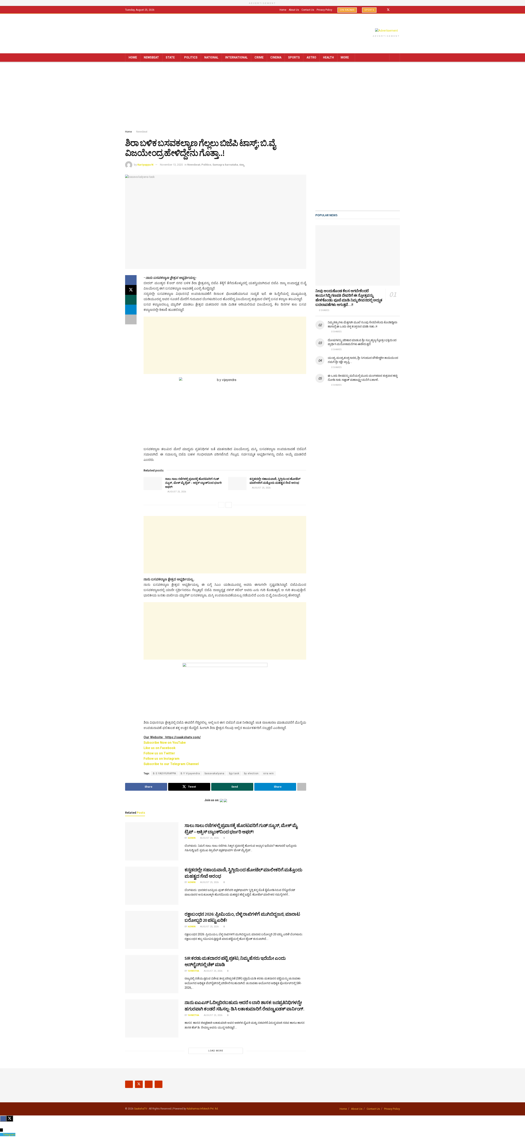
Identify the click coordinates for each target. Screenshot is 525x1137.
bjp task (234, 773)
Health (328, 57)
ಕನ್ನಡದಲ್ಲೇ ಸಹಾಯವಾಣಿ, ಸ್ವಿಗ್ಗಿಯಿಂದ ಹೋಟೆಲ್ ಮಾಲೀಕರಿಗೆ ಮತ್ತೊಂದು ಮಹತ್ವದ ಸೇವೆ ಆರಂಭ (275, 481)
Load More (215, 1050)
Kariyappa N (145, 164)
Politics (190, 57)
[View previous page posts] (221, 505)
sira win (268, 773)
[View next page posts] (229, 505)
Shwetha (193, 971)
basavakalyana (214, 773)
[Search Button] (395, 57)
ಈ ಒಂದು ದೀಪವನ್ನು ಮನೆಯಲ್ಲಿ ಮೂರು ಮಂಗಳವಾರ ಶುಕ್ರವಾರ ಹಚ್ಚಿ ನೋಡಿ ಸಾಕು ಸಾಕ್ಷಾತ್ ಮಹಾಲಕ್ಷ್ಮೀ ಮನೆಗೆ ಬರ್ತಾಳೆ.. (362, 378)
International (236, 57)
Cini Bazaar (347, 10)
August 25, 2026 (176, 491)
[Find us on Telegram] (399, 10)
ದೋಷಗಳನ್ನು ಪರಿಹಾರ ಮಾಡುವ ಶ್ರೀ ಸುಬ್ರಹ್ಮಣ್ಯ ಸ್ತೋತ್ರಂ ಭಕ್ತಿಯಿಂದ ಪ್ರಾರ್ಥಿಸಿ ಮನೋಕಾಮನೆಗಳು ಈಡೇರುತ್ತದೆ (362, 342)
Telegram (9, 1134)
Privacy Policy (324, 9)
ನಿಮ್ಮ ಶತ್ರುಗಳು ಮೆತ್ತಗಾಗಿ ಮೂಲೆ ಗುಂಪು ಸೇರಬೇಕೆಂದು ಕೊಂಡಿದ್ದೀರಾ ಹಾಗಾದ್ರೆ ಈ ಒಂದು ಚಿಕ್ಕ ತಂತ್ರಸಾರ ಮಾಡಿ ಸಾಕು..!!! (362, 324)
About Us (294, 9)
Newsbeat (151, 57)
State (170, 57)
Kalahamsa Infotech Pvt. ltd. (202, 1108)
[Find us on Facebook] (383, 10)
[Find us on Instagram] (394, 10)
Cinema (275, 57)
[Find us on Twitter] (388, 10)
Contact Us (307, 9)
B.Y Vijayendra (190, 773)
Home (283, 9)
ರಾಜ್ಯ (241, 164)
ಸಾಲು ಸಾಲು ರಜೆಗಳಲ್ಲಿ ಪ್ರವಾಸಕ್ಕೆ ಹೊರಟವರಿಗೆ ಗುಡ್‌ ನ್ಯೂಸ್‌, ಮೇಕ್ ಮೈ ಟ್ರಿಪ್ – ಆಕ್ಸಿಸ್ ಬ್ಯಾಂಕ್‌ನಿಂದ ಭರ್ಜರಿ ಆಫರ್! (193, 483)
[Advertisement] (262, 96)
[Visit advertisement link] (386, 30)
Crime (259, 57)
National (211, 57)
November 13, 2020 (171, 164)
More (345, 57)
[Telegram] (1, 1134)
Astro (311, 57)
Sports (369, 10)
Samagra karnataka (225, 164)
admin (191, 838)
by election (251, 773)
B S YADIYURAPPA (164, 773)
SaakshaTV (140, 1108)
